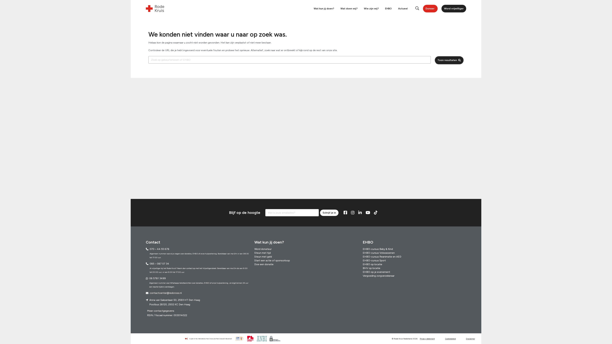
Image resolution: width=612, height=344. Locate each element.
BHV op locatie (371, 268)
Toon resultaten (447, 60)
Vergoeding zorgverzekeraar (378, 275)
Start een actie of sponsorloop (272, 260)
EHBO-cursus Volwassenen (379, 252)
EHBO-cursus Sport (374, 260)
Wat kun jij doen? (324, 8)
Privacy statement (427, 339)
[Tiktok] (375, 213)
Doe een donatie (263, 264)
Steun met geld (263, 256)
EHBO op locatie (372, 264)
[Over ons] (210, 338)
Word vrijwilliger (454, 8)
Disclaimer (470, 339)
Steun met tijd (262, 252)
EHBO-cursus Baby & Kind (378, 249)
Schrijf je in (329, 212)
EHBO (388, 8)
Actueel (403, 8)
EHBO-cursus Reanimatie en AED (382, 256)
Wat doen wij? (348, 8)
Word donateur (263, 249)
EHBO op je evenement (376, 271)
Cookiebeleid (450, 339)
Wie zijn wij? (371, 8)
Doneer (430, 8)
